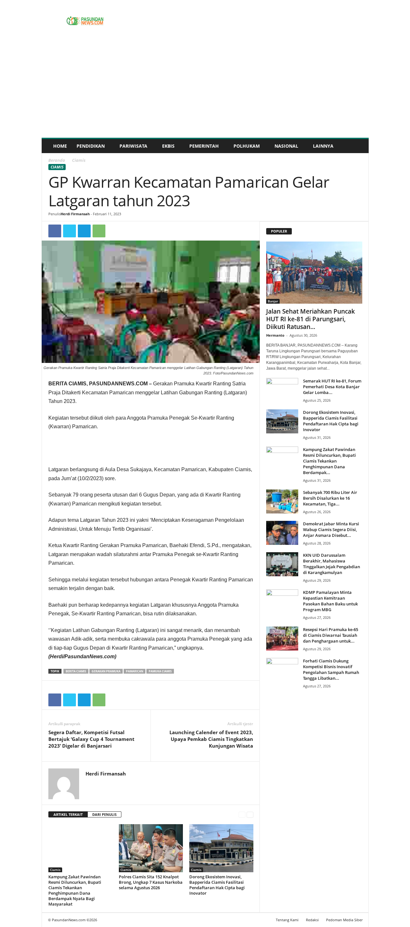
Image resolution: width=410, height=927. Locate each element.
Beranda (56, 160)
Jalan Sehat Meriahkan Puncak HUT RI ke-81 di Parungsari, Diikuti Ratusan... (310, 319)
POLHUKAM (247, 146)
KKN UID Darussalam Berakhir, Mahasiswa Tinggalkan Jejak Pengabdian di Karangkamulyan (331, 563)
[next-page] (250, 814)
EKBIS (168, 146)
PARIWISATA (133, 146)
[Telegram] (84, 231)
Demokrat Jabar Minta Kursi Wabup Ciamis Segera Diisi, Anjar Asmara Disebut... (331, 529)
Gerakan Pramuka (106, 671)
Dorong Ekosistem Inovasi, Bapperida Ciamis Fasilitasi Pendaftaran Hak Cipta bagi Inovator (217, 885)
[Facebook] (54, 231)
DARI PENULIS (104, 814)
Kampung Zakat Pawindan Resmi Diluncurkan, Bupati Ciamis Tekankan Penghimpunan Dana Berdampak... (329, 461)
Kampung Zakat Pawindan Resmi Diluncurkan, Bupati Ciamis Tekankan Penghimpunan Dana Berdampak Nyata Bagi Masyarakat (74, 890)
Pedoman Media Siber (344, 919)
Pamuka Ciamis (160, 671)
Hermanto (275, 335)
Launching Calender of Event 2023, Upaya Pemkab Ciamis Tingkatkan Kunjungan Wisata (211, 739)
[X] (69, 231)
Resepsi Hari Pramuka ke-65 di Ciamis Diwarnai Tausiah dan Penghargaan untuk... (330, 635)
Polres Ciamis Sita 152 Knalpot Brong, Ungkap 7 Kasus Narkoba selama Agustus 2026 (151, 882)
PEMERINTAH (204, 146)
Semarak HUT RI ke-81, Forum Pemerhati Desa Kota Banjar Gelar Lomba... (332, 386)
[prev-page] (242, 814)
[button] (359, 146)
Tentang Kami (287, 919)
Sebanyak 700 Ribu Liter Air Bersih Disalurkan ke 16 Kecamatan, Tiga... (330, 498)
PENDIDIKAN (91, 146)
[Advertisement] (205, 90)
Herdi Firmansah (75, 213)
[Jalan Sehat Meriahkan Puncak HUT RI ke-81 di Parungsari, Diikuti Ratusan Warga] (314, 273)
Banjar (273, 301)
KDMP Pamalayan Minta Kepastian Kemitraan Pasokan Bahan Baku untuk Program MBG (330, 600)
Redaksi (312, 919)
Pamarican (134, 671)
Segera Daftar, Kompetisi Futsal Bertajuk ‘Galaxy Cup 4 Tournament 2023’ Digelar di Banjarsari (91, 739)
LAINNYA (323, 146)
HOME (60, 146)
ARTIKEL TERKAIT (68, 814)
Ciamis (57, 167)
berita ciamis (76, 671)
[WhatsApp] (99, 231)
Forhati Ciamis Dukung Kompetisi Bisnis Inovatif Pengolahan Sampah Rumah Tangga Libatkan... (331, 669)
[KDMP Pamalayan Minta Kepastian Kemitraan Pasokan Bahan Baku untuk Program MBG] (282, 601)
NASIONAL (286, 146)
